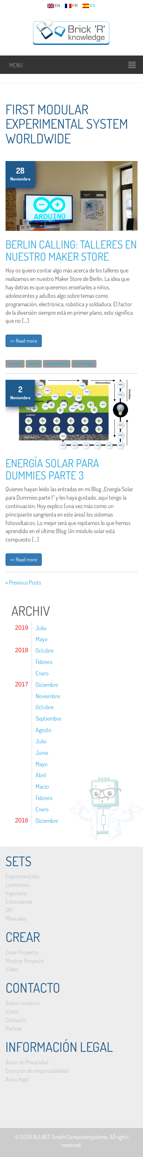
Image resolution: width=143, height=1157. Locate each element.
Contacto (16, 1020)
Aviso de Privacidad (27, 1062)
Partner (14, 1028)
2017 (21, 684)
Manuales (16, 918)
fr (75, 6)
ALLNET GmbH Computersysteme (70, 1136)
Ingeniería (16, 893)
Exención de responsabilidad (37, 1070)
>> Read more (23, 341)
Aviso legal (17, 1079)
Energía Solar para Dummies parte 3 (52, 469)
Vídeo (12, 969)
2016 (21, 820)
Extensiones (19, 901)
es (92, 6)
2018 (21, 650)
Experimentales (23, 876)
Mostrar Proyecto (25, 960)
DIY (9, 910)
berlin (34, 363)
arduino (15, 363)
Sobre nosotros (23, 1003)
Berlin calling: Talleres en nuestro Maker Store (71, 250)
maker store (56, 363)
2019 (21, 628)
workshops (84, 363)
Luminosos (18, 884)
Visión (12, 1011)
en (57, 6)
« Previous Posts (23, 582)
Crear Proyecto (22, 952)
